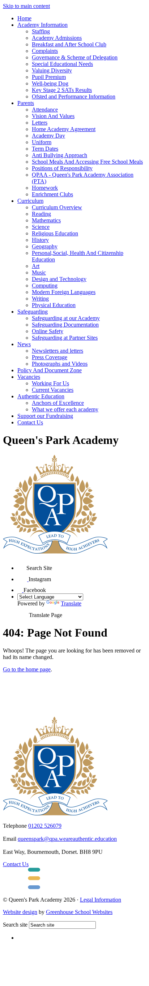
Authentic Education (40, 396)
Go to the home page (27, 669)
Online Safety (47, 331)
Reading (41, 214)
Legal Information (100, 900)
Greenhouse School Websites (79, 912)
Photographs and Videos (60, 364)
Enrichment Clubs (52, 194)
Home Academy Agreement (63, 129)
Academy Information (42, 25)
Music (39, 272)
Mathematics (46, 220)
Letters (39, 122)
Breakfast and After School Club (69, 44)
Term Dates (45, 149)
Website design (20, 912)
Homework (45, 188)
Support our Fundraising (45, 416)
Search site (15, 925)
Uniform (41, 142)
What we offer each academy (65, 409)
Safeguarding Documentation (65, 325)
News (24, 344)
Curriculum (30, 201)
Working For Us (50, 383)
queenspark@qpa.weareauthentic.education (67, 839)
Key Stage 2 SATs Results (62, 90)
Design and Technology (59, 279)
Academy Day (48, 136)
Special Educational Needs (62, 64)
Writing (40, 298)
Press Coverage (49, 357)
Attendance (45, 109)
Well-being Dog (50, 83)
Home (24, 18)
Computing (45, 285)
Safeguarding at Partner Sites (65, 338)
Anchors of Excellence (58, 403)
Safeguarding (32, 312)
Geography (45, 246)
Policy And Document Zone (49, 370)
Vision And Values (53, 116)
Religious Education (55, 233)
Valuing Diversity (52, 70)
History (40, 240)
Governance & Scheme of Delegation (75, 57)
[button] (21, 565)
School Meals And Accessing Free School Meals (87, 162)
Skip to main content (26, 6)
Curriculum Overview (57, 207)
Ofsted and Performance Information (73, 96)
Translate (71, 603)
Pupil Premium (49, 77)
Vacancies (28, 377)
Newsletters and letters (57, 351)
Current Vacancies (52, 390)
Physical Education (54, 305)
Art (35, 266)
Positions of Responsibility (62, 168)
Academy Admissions (57, 38)
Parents (25, 103)
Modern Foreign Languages (63, 292)
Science (41, 227)
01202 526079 (44, 826)
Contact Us (30, 422)
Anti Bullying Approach (59, 155)
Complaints (45, 51)
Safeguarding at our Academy (66, 318)
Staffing (41, 31)
